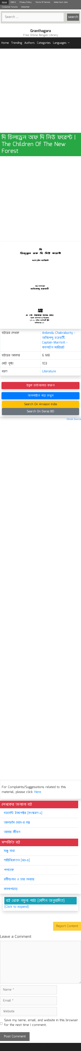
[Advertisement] (40, 90)
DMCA (13, 2)
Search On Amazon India (40, 404)
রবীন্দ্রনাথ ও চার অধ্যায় (19, 879)
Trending (16, 43)
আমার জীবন (12, 832)
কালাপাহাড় (11, 889)
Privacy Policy (26, 2)
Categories (44, 43)
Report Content (67, 926)
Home (4, 2)
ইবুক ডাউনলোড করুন (40, 385)
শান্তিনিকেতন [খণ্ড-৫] (17, 860)
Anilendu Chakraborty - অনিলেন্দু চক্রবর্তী (58, 335)
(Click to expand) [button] (16, 906)
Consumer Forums (10, 6)
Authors (29, 43)
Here (37, 792)
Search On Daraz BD (40, 411)
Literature (49, 371)
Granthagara (40, 31)
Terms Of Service (42, 2)
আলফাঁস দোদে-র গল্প (17, 822)
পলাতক (9, 870)
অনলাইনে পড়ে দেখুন (40, 395)
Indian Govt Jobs (61, 2)
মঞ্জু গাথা (9, 851)
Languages (59, 43)
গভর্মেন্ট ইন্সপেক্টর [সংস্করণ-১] (23, 813)
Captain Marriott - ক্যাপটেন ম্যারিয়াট (54, 345)
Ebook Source (74, 419)
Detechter (25, 6)
